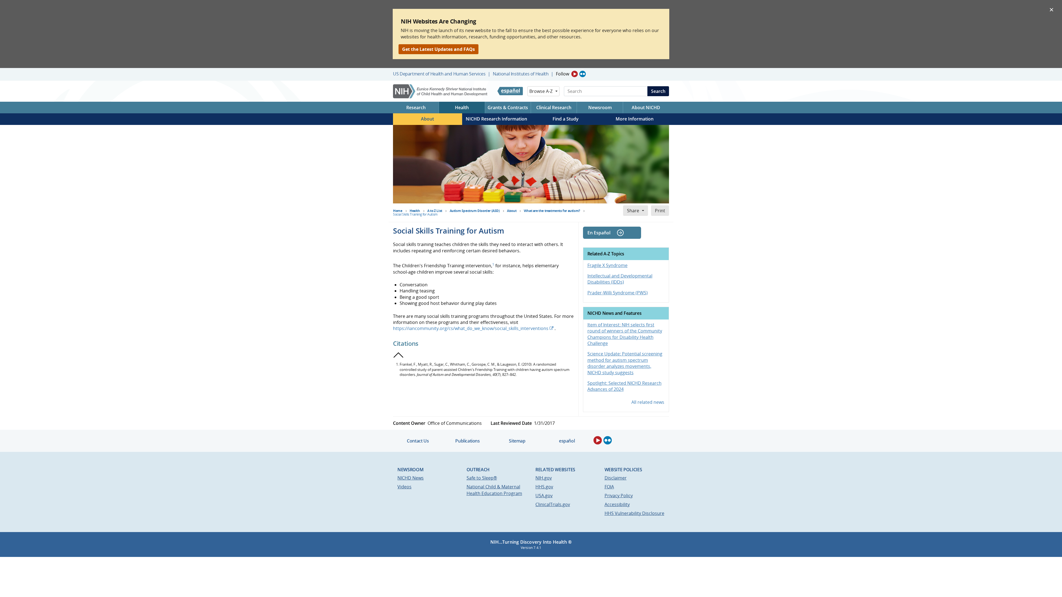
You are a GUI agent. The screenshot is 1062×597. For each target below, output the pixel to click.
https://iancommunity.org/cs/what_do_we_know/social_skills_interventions (470, 328)
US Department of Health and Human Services (439, 74)
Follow (562, 74)
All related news (647, 402)
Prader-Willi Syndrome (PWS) (617, 293)
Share (633, 211)
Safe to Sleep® (482, 478)
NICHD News (410, 478)
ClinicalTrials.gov (552, 504)
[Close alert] (1051, 9)
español (567, 441)
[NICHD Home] (440, 91)
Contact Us (418, 441)
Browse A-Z (541, 91)
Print (660, 211)
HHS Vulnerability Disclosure (634, 513)
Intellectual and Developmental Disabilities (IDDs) (619, 279)
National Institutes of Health (520, 74)
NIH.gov (543, 478)
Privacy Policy (619, 496)
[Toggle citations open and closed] (398, 355)
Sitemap (517, 441)
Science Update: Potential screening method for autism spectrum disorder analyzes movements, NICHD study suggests (624, 363)
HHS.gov (544, 487)
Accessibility (617, 504)
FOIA (609, 487)
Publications (467, 441)
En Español (598, 233)
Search (658, 91)
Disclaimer (616, 478)
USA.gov (544, 496)
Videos (404, 487)
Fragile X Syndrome (607, 265)
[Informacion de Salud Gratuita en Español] (510, 91)
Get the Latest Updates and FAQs (438, 49)
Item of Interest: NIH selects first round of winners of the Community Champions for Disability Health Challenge (624, 334)
